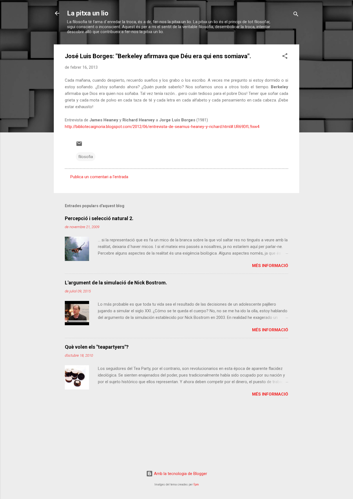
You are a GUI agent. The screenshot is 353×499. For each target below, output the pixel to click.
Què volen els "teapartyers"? (97, 347)
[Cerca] (296, 15)
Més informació (270, 265)
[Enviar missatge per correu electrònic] (79, 145)
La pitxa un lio (87, 13)
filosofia (85, 156)
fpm (196, 484)
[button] (285, 57)
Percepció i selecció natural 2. (99, 218)
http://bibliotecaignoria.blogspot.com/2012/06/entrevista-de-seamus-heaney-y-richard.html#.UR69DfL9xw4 (162, 126)
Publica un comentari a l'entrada (99, 176)
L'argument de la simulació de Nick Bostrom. (116, 282)
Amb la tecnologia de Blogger (180, 473)
